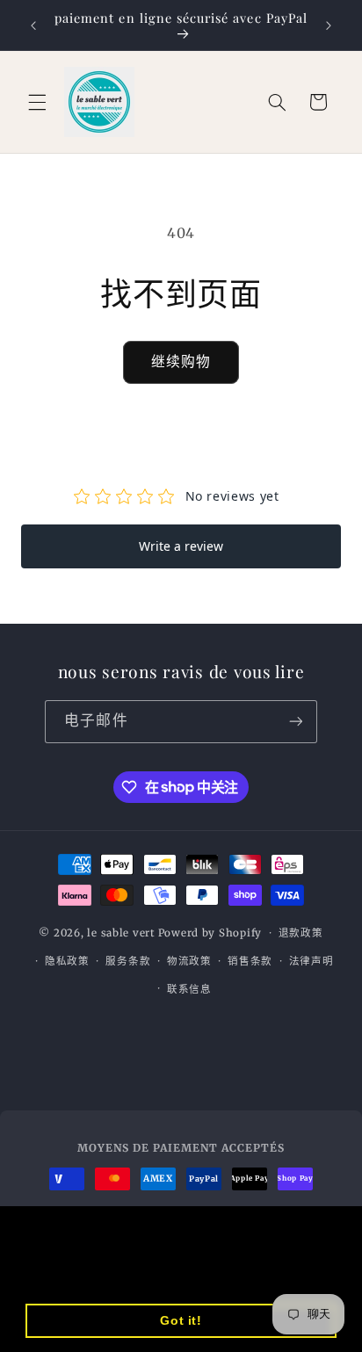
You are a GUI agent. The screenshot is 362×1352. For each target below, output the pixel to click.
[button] (37, 102)
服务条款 (127, 961)
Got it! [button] (180, 1320)
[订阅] (295, 721)
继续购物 (181, 361)
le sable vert (121, 933)
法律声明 (311, 961)
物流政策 (189, 961)
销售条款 (250, 961)
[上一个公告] (33, 25)
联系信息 (189, 989)
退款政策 (301, 933)
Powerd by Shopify (210, 933)
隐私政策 (67, 961)
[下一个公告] (328, 25)
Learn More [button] (66, 1275)
